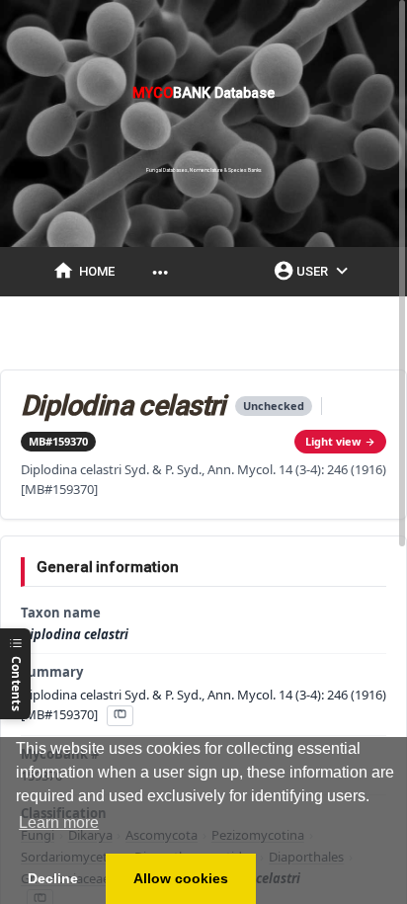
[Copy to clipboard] (119, 715)
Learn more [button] (59, 822)
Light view (333, 441)
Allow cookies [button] (180, 878)
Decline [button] (53, 878)
